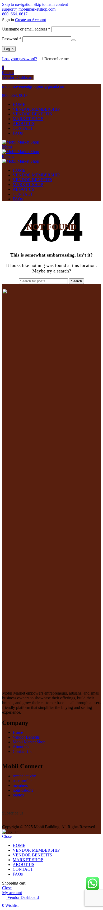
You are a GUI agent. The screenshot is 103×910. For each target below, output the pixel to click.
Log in (8, 49)
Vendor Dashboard (18, 77)
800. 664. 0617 (14, 14)
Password (11, 39)
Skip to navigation (18, 4)
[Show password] (73, 40)
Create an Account (30, 20)
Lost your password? (19, 59)
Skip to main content (51, 4)
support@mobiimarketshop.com (28, 9)
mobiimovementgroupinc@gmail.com (33, 86)
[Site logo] (20, 142)
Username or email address (26, 29)
